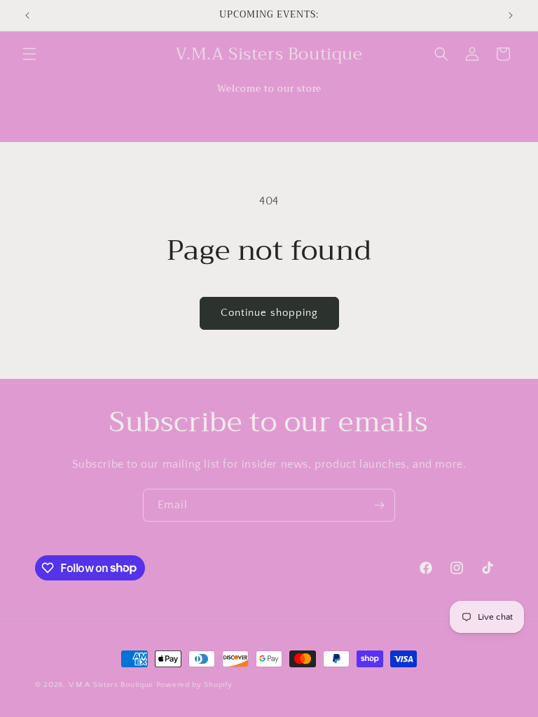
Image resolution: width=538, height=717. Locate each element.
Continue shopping (269, 313)
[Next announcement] (510, 15)
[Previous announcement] (27, 15)
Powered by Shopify (194, 685)
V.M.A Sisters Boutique (111, 685)
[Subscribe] (379, 505)
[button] (29, 54)
